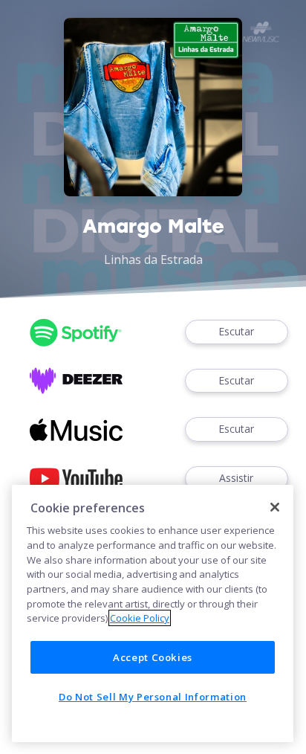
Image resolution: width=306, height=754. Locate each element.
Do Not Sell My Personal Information (153, 696)
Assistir (236, 478)
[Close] (274, 507)
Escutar (236, 331)
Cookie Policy (139, 618)
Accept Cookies (152, 657)
